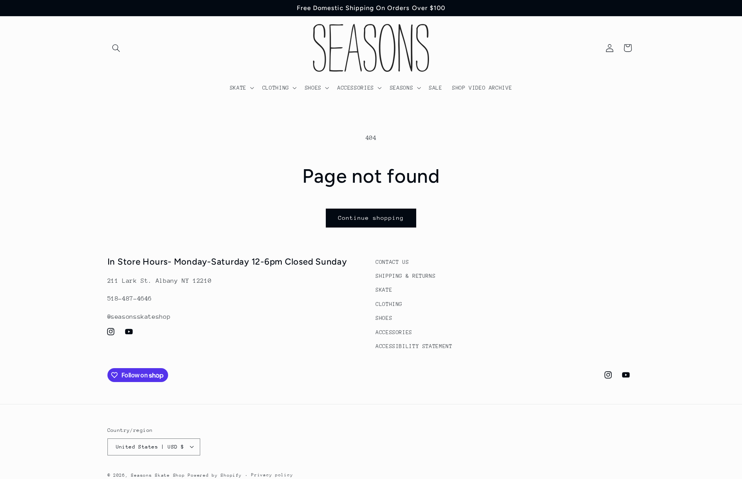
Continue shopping (371, 217)
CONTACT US (392, 262)
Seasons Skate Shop (159, 474)
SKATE (384, 290)
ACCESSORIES (394, 332)
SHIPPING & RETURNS (406, 276)
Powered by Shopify (215, 474)
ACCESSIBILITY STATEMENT (414, 346)
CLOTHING (389, 304)
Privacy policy (272, 474)
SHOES (384, 318)
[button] (116, 48)
